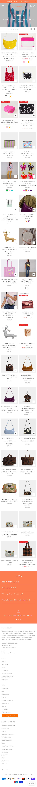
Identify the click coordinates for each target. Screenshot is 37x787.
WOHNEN (5, 665)
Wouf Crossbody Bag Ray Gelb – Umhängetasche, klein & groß (9, 55)
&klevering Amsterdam (8, 725)
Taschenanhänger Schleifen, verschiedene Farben (27, 183)
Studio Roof (5, 755)
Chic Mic (4, 731)
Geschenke (5, 679)
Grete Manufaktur (7, 740)
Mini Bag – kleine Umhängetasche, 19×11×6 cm (9, 183)
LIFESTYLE (5, 671)
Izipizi (3, 743)
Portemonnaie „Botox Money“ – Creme (27, 248)
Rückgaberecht (6, 703)
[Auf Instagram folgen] (7, 769)
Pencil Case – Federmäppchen (27, 532)
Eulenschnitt (5, 728)
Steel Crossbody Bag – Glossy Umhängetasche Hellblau (9, 441)
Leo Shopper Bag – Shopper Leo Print (27, 470)
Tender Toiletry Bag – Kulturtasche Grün (9, 500)
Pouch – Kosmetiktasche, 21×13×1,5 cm (27, 153)
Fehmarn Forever (6, 737)
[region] (18, 613)
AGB (3, 691)
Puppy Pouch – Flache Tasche (9, 561)
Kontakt (4, 697)
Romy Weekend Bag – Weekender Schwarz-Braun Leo (9, 471)
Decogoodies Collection (8, 734)
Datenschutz (5, 694)
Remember (5, 752)
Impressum (5, 688)
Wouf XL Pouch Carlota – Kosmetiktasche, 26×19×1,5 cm (27, 123)
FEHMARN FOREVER (8, 676)
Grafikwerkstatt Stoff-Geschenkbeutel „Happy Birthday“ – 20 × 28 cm (9, 218)
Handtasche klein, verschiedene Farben (9, 121)
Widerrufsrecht (6, 712)
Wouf (3, 758)
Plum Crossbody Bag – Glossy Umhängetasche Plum (9, 408)
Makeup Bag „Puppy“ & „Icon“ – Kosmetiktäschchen (9, 532)
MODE (3, 668)
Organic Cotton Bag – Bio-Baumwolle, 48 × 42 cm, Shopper (9, 281)
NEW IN (4, 662)
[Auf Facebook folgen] (3, 769)
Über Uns (4, 706)
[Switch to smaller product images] (34, 29)
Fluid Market (5, 761)
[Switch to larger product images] (31, 29)
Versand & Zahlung (7, 700)
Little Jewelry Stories (8, 746)
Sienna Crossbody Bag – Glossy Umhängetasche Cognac (27, 377)
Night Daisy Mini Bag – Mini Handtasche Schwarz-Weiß (27, 440)
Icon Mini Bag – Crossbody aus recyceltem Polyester (27, 502)
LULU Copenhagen (7, 749)
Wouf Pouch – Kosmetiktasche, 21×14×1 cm (9, 153)
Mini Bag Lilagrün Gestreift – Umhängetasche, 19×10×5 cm (9, 314)
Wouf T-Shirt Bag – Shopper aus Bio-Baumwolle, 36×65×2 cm (9, 88)
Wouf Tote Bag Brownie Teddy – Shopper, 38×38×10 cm (27, 562)
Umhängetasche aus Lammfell (27, 344)
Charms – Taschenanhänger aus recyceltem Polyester (27, 409)
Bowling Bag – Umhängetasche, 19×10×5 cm (27, 281)
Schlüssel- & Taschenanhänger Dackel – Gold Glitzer (9, 250)
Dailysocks (5, 764)
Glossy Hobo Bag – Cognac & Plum (27, 215)
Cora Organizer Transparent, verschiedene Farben (27, 54)
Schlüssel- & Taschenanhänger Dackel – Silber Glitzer (9, 346)
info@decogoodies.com (8, 653)
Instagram (4, 709)
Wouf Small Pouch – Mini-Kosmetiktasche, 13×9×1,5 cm (27, 87)
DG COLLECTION (7, 674)
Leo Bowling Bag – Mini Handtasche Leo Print (9, 377)
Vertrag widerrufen (10, 716)
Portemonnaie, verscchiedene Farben (27, 313)
